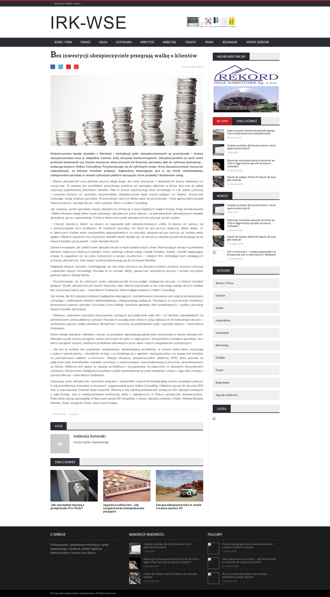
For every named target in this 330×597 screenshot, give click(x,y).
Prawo (209, 42)
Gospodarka (124, 42)
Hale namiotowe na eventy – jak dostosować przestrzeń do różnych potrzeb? (249, 560)
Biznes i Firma (63, 42)
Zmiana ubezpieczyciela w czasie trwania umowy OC (178, 506)
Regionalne (230, 42)
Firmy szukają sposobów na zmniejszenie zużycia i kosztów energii (247, 545)
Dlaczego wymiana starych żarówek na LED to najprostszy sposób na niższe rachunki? (251, 163)
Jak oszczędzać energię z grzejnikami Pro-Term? (67, 506)
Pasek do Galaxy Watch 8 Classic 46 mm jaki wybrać (251, 178)
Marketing (169, 42)
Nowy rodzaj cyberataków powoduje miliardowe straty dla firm (244, 575)
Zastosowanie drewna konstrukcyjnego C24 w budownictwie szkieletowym (251, 132)
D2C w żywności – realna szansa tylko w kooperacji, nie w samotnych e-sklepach (251, 253)
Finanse (86, 42)
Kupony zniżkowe (258, 42)
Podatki (190, 42)
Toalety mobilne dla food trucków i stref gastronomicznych (251, 147)
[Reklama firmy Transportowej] (210, 22)
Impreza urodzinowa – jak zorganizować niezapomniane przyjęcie (123, 508)
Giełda (103, 42)
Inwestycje (147, 42)
